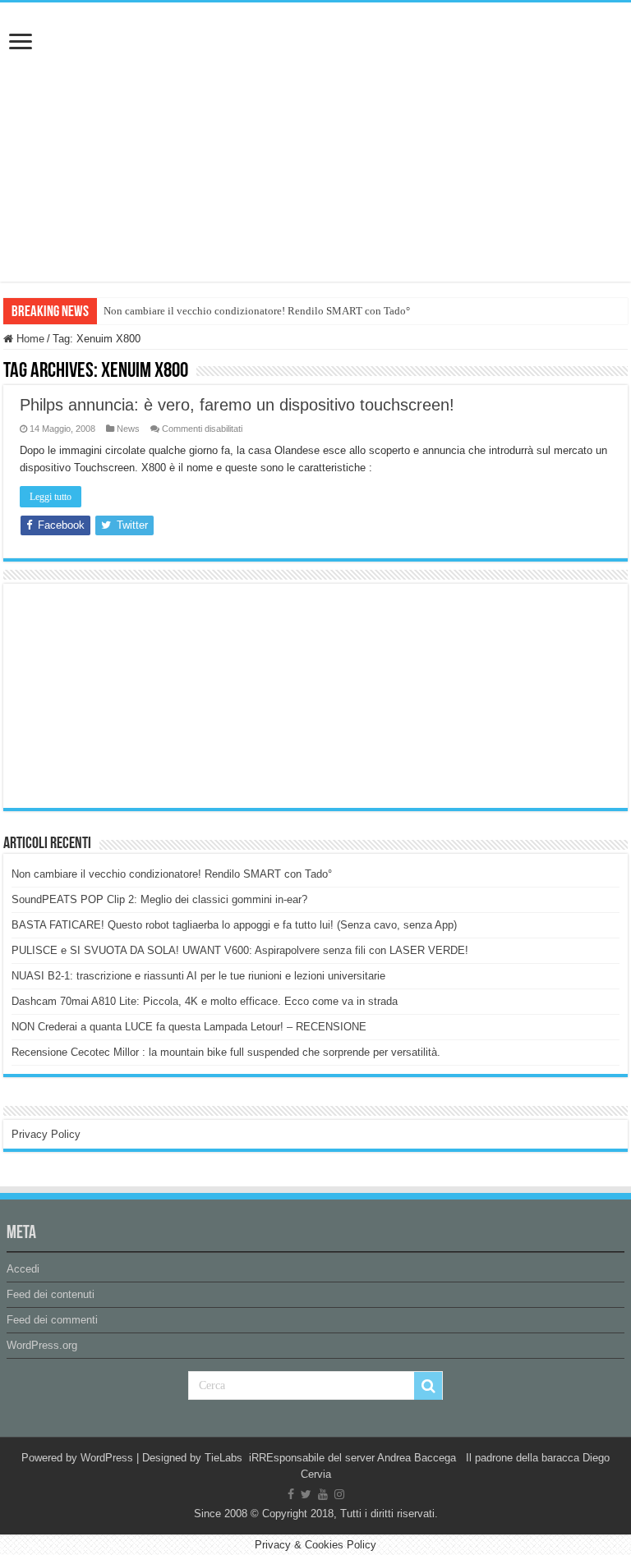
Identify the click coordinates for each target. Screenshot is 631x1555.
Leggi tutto (50, 496)
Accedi (23, 1269)
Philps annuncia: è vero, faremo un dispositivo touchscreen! (237, 405)
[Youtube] (322, 1494)
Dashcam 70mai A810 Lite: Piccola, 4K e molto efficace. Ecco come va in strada (205, 1001)
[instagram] (339, 1494)
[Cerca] (428, 1386)
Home (28, 339)
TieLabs (223, 1458)
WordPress (107, 1458)
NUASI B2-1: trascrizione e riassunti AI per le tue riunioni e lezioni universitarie (198, 976)
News (128, 428)
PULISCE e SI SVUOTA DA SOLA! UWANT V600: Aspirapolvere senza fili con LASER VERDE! (240, 950)
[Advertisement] (135, 694)
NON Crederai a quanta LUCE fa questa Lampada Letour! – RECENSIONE (189, 1027)
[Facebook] (291, 1494)
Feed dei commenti (52, 1320)
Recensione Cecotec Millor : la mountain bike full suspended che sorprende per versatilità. (226, 1052)
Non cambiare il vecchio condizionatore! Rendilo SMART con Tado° (257, 311)
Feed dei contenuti (50, 1294)
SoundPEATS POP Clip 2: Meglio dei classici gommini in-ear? (159, 899)
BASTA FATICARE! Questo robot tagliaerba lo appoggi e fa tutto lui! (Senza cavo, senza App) (234, 925)
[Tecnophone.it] (315, 93)
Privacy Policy (46, 1134)
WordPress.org (42, 1345)
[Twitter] (306, 1494)
